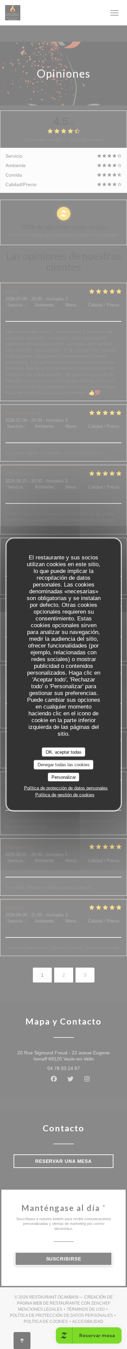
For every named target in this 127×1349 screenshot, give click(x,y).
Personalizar (63, 776)
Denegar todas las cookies (64, 764)
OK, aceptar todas (64, 751)
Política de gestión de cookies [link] (64, 794)
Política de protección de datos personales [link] (66, 788)
